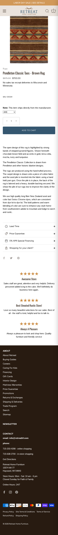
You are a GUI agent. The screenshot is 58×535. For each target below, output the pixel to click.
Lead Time (14, 226)
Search (6, 410)
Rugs (5, 68)
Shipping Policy (22, 516)
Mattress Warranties (12, 385)
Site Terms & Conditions (25, 512)
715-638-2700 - (10, 454)
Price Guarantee (16, 233)
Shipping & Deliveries (12, 402)
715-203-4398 (9, 448)
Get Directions (9, 459)
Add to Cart (29, 130)
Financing (7, 372)
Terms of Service (43, 512)
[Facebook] (4, 492)
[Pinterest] (16, 492)
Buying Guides (9, 359)
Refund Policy (8, 516)
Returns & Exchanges (13, 397)
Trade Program (10, 406)
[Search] (47, 11)
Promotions (8, 393)
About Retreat (9, 355)
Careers (6, 363)
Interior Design (9, 380)
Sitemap (7, 414)
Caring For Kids (10, 368)
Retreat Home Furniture (18, 524)
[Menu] (4, 11)
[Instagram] (10, 492)
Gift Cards (8, 376)
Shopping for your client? (21, 248)
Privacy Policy (8, 512)
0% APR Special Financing (21, 241)
